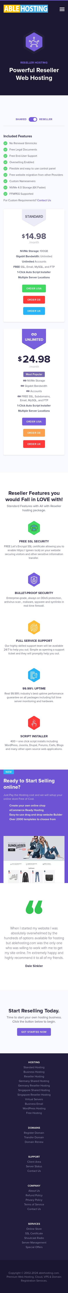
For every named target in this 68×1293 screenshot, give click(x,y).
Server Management (34, 1242)
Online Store (34, 1229)
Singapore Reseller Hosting (34, 1094)
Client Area (34, 1161)
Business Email (34, 1103)
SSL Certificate (34, 1233)
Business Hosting (34, 1072)
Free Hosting (34, 1113)
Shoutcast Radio (34, 1238)
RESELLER (45, 119)
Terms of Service (34, 1204)
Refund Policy (34, 1195)
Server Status (34, 1166)
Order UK (34, 311)
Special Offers (34, 1247)
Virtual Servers (34, 1099)
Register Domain (34, 1132)
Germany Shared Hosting (34, 1081)
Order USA (34, 288)
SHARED (21, 119)
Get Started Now (34, 1032)
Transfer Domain (34, 1137)
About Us (34, 1190)
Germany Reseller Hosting (34, 1085)
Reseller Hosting (34, 1076)
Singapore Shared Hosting (34, 1090)
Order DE (34, 299)
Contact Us (44, 200)
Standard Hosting (34, 1067)
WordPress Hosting (34, 1108)
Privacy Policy (34, 1200)
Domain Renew (34, 1142)
